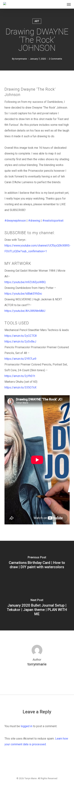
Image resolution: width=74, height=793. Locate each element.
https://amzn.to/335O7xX (20, 387)
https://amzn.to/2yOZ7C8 (20, 335)
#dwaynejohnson (15, 220)
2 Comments (55, 58)
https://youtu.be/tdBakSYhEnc (23, 293)
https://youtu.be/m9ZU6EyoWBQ (25, 282)
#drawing (34, 220)
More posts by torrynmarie (37, 675)
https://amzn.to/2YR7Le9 (20, 358)
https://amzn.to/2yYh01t (19, 376)
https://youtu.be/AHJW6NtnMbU (24, 311)
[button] (69, 4)
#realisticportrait (52, 220)
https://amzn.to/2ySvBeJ (20, 341)
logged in (26, 726)
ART (36, 21)
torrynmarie (21, 58)
